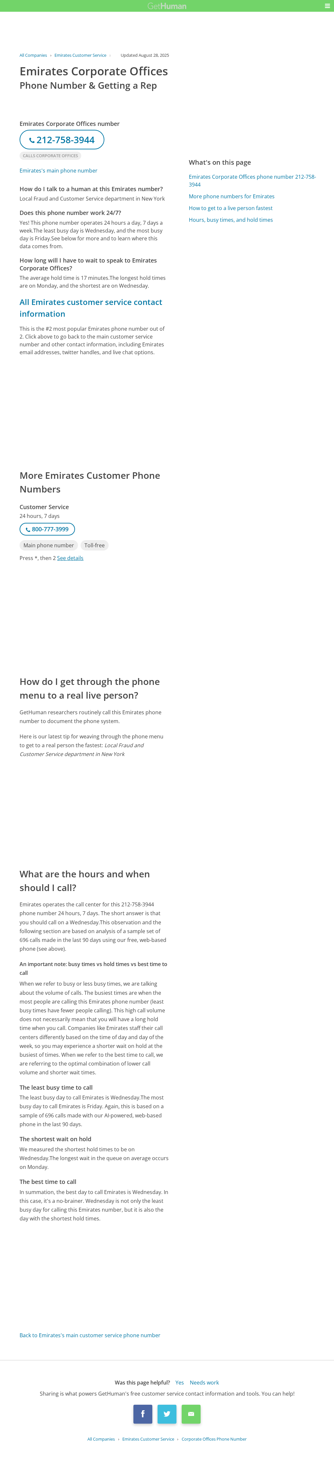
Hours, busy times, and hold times (231, 219)
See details (70, 558)
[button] (327, 6)
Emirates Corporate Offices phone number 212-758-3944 (252, 180)
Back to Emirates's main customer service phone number (90, 1335)
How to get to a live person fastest (231, 208)
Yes (179, 1382)
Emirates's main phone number (59, 170)
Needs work (204, 1382)
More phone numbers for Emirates (232, 196)
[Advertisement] (94, 412)
